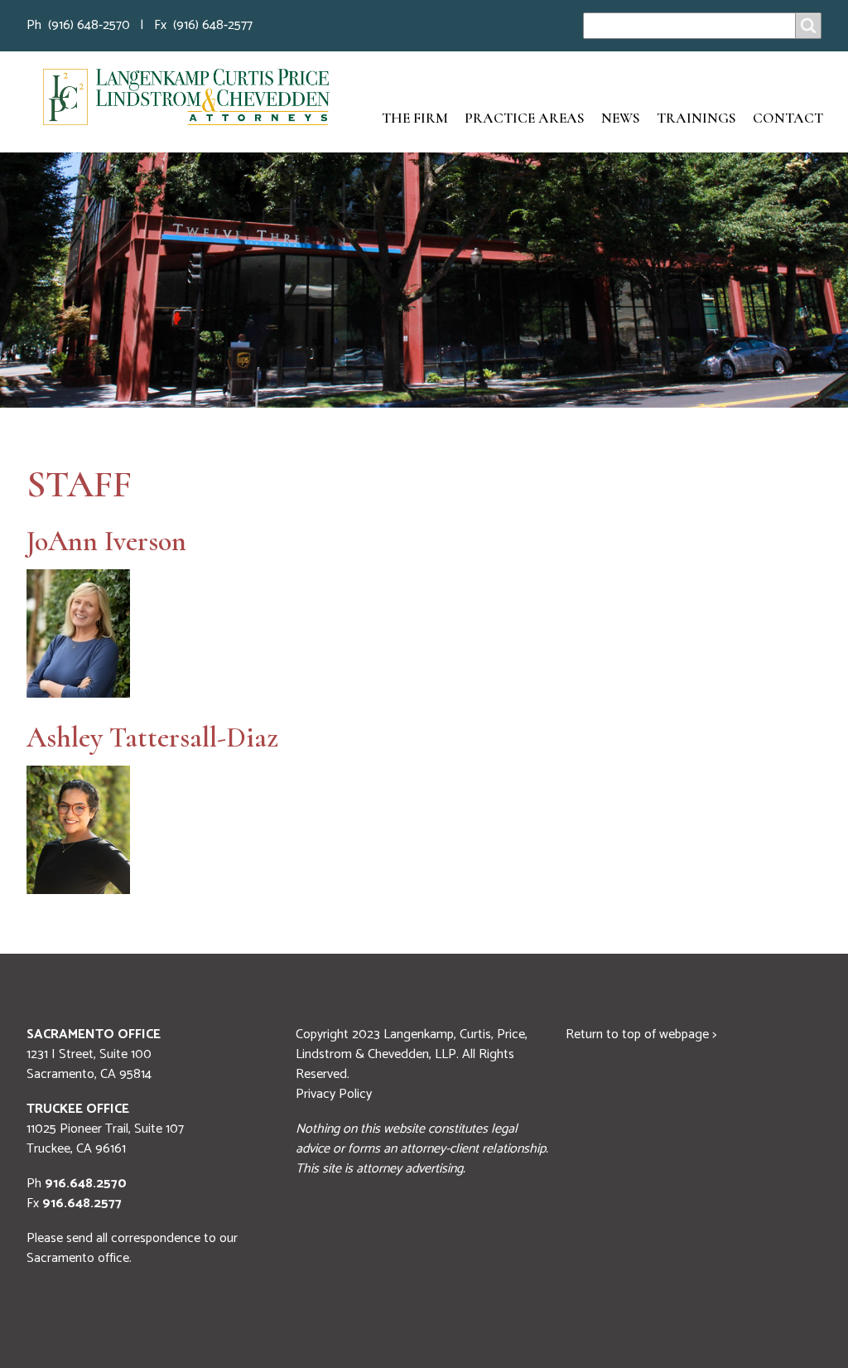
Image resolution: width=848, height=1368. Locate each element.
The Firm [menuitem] (415, 118)
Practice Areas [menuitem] (525, 118)
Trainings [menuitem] (696, 118)
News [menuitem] (620, 118)
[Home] (186, 97)
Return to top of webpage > (641, 1034)
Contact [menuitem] (788, 118)
